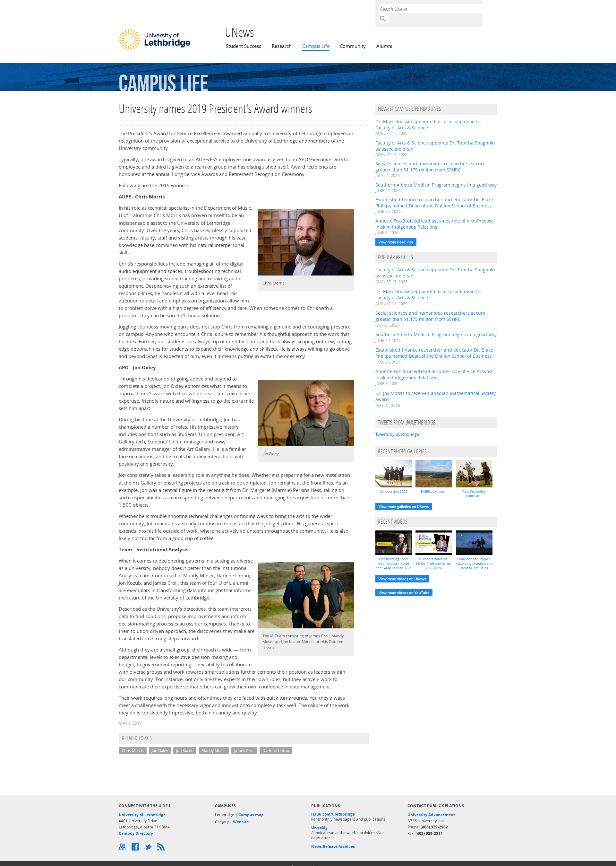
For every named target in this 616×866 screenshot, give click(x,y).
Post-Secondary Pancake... (474, 493)
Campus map (251, 814)
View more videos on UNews (402, 578)
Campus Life (315, 46)
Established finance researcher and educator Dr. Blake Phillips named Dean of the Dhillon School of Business (434, 203)
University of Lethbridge (142, 814)
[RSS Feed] (162, 848)
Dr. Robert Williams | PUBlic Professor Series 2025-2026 (433, 563)
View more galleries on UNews (404, 506)
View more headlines (396, 242)
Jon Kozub (184, 750)
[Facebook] (136, 848)
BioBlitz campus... (434, 491)
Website (241, 821)
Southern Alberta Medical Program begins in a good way (436, 185)
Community (353, 46)
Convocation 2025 (393, 491)
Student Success (243, 46)
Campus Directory (136, 833)
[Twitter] (149, 848)
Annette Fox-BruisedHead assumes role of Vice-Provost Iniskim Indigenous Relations (434, 224)
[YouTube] (123, 848)
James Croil (244, 750)
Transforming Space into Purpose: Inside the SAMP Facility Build (393, 563)
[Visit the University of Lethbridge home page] (155, 50)
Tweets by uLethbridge (397, 434)
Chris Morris (133, 750)
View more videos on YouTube (404, 592)
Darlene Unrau (275, 750)
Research (282, 46)
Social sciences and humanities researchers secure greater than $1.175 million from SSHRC (430, 167)
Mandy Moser (213, 750)
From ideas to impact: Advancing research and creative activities (474, 563)
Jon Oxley (160, 750)
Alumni (384, 46)
